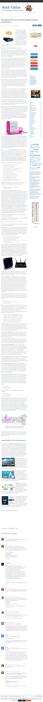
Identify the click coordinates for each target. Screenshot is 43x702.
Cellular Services (32, 107)
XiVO (38, 168)
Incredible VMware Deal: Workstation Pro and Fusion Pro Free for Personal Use (35, 193)
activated (24, 201)
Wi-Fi (30, 137)
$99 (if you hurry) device (10, 139)
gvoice (31, 153)
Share (40, 25)
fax (39, 147)
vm (33, 167)
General (31, 111)
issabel (36, 157)
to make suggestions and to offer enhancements (15, 409)
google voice (33, 151)
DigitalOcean (19, 443)
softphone (36, 163)
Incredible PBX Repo (33, 81)
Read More (29, 700)
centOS (35, 146)
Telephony (31, 131)
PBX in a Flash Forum (20, 426)
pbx (39, 158)
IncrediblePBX (11, 528)
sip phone (34, 161)
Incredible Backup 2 (12, 48)
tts (30, 165)
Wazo (33, 168)
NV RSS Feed (35, 227)
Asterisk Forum (32, 76)
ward (6, 538)
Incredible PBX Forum (33, 80)
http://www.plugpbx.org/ (9, 638)
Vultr (23, 443)
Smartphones (32, 127)
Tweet (35, 25)
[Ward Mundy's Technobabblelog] (18, 8)
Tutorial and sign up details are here (7, 468)
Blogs (31, 106)
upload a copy (17, 154)
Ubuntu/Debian (32, 133)
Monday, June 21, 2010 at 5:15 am (13, 664)
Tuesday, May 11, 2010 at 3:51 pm (13, 588)
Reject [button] (24, 700)
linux (40, 157)
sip (30, 161)
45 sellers (14, 618)
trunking (39, 164)
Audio (31, 104)
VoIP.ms (25, 443)
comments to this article (12, 158)
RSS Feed (20, 159)
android (31, 144)
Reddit (31, 125)
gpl (38, 151)
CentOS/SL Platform (33, 109)
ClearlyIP (9, 443)
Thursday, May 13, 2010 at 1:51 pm (14, 634)
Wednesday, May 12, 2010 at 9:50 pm (14, 622)
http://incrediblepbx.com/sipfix (12, 681)
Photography (32, 122)
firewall (31, 149)
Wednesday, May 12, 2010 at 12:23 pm (14, 596)
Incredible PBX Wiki (33, 82)
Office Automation (33, 121)
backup (5, 528)
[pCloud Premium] (35, 93)
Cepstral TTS (9, 115)
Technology (15, 25)
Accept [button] (20, 700)
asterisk (36, 144)
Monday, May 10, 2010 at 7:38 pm (13, 545)
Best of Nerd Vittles (33, 78)
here (20, 674)
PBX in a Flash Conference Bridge (18, 427)
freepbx (36, 150)
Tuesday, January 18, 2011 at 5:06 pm (14, 671)
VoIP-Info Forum (32, 84)
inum (30, 157)
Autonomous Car (32, 105)
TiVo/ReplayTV (32, 132)
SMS (33, 163)
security (39, 160)
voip (38, 167)
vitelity (31, 167)
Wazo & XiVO (32, 136)
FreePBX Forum (32, 79)
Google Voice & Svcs (33, 112)
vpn (30, 168)
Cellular (31, 146)
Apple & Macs (32, 102)
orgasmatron (36, 158)
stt (32, 164)
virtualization (34, 165)
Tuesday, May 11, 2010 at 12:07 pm (16, 563)
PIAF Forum (21, 158)
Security (31, 126)
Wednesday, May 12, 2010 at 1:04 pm (14, 611)
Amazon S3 (15, 115)
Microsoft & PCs (32, 117)
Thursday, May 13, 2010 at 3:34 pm (14, 647)
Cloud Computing (33, 110)
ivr (38, 157)
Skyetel (13, 443)
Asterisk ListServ (32, 77)
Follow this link (8, 493)
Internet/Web (32, 116)
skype (31, 163)
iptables (33, 157)
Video (31, 135)
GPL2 (18, 150)
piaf (17, 528)
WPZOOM (40, 696)
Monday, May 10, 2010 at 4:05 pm (13, 538)
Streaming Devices (33, 128)
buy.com (6, 540)
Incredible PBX (32, 115)
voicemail (35, 167)
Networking (32, 120)
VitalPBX (39, 165)
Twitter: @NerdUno (33, 83)
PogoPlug (24, 136)
